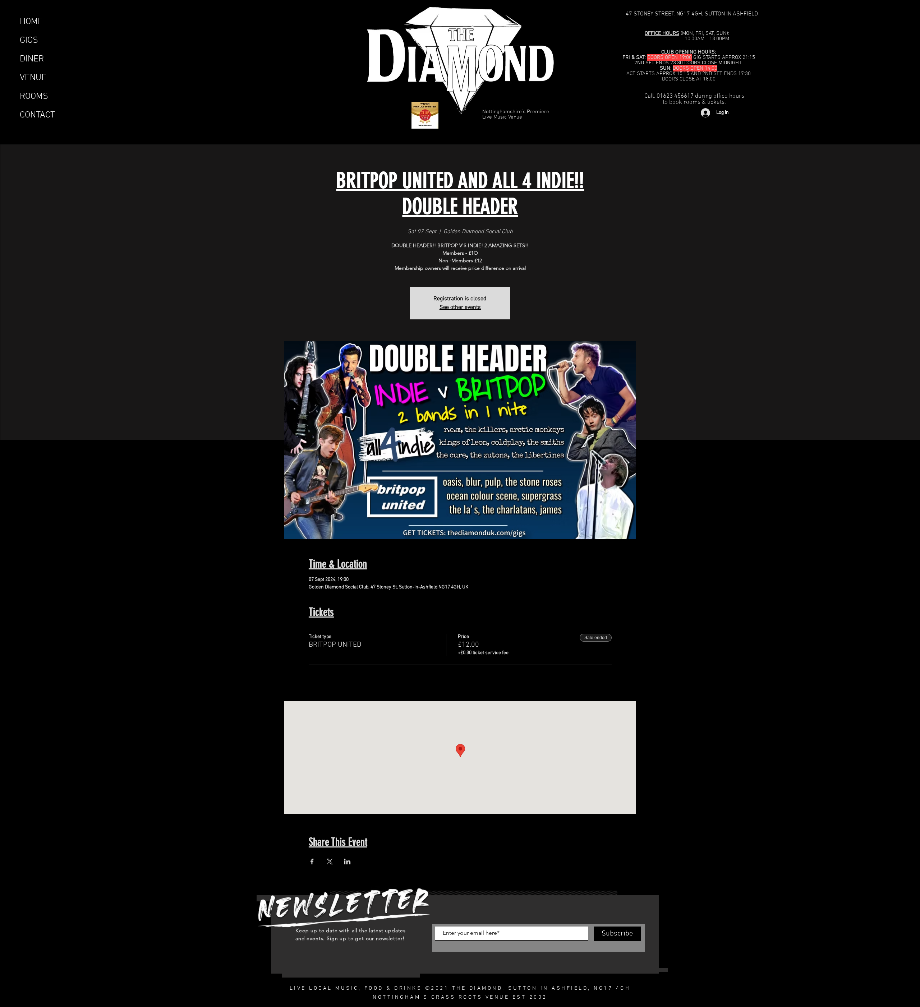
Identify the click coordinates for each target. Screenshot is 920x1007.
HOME (31, 22)
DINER (32, 59)
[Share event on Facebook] (312, 861)
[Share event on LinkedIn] (347, 861)
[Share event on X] (329, 861)
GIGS (29, 40)
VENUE (33, 78)
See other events (460, 307)
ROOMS (34, 96)
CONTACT (37, 115)
